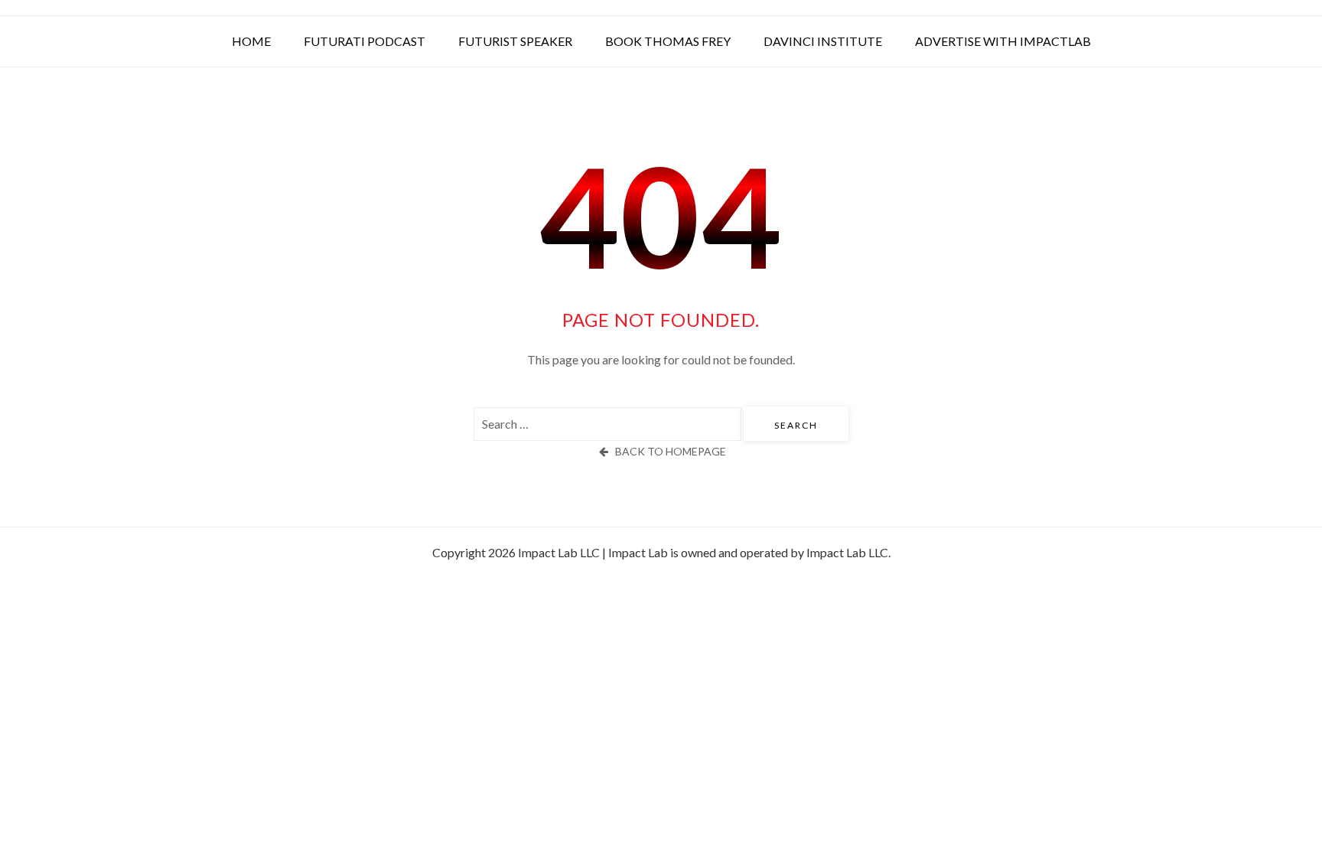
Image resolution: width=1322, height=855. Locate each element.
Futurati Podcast (364, 41)
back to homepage (670, 451)
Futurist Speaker (515, 41)
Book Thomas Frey (668, 41)
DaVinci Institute (823, 41)
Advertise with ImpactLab (1003, 41)
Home (251, 41)
